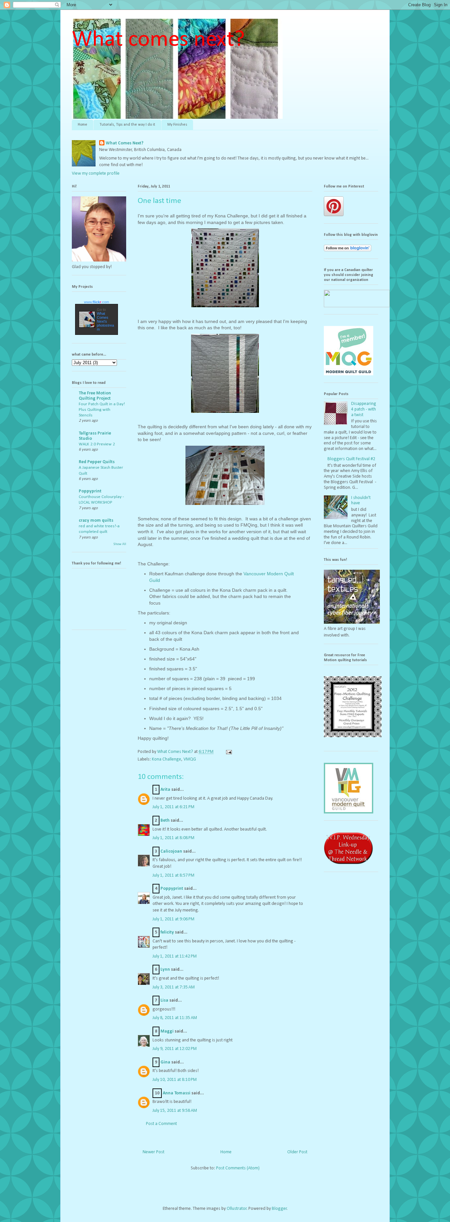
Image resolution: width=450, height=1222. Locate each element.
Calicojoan (171, 851)
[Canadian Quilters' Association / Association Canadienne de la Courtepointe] (357, 306)
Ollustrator (237, 1208)
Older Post (297, 1152)
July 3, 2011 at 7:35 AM (174, 987)
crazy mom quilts (96, 520)
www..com (96, 302)
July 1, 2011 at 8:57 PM (173, 875)
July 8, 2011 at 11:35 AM (175, 1017)
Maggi (167, 1031)
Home (82, 125)
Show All (119, 544)
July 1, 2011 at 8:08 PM (173, 837)
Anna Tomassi (176, 1093)
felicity (167, 932)
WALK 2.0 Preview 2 (97, 444)
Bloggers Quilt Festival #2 (351, 459)
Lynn (165, 969)
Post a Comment (161, 1123)
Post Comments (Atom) (238, 1168)
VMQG (189, 759)
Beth (165, 820)
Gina (165, 1062)
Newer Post (153, 1152)
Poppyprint (171, 888)
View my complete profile (96, 173)
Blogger (279, 1208)
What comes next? (158, 40)
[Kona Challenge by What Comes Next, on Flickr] (225, 308)
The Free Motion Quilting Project (95, 396)
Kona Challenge (166, 759)
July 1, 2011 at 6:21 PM (173, 807)
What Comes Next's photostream (105, 321)
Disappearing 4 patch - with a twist (363, 409)
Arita (165, 789)
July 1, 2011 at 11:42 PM (175, 956)
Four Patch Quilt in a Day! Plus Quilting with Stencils (102, 410)
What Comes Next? (124, 143)
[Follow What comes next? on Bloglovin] (347, 250)
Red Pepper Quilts (97, 462)
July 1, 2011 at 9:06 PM (173, 919)
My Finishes (177, 125)
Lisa (164, 1000)
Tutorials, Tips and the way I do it (127, 125)
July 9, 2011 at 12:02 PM (175, 1048)
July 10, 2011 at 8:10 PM (175, 1079)
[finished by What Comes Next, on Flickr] (225, 506)
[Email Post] (228, 751)
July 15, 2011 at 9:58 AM (175, 1110)
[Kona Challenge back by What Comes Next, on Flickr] (225, 413)
